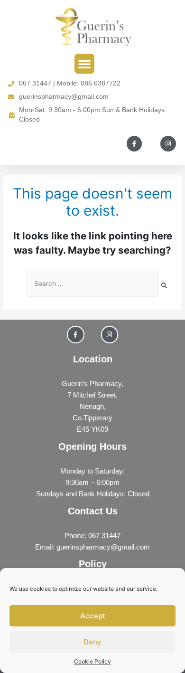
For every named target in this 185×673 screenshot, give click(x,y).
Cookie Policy (92, 661)
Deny (92, 641)
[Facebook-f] (134, 143)
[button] (84, 64)
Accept (92, 615)
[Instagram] (167, 143)
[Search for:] (92, 284)
